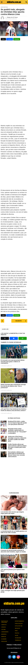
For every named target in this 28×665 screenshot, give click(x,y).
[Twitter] (14, 657)
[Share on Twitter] (5, 338)
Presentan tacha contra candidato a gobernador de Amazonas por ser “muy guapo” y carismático (17, 431)
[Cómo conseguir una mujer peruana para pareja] (14, 581)
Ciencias (3, 627)
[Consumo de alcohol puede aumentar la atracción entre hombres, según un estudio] (14, 542)
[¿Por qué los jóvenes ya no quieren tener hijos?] (14, 561)
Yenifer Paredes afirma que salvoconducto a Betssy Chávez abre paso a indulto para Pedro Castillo (17, 446)
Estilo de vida (18, 625)
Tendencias (18, 640)
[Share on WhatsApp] (22, 338)
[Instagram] (18, 657)
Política (17, 633)
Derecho (3, 636)
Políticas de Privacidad (4, 622)
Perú (16, 630)
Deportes (4, 7)
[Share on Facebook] (14, 338)
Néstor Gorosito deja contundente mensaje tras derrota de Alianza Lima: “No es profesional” (13, 386)
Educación (4, 641)
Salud (16, 635)
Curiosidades (4, 631)
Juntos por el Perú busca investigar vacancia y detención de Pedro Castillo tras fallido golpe (17, 439)
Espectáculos (19, 623)
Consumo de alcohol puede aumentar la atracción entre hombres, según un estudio (13, 551)
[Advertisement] (14, 56)
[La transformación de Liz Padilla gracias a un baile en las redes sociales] (14, 523)
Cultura (3, 629)
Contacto (3, 624)
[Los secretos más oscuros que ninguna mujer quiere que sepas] (14, 502)
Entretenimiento (19, 621)
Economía (3, 639)
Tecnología (18, 637)
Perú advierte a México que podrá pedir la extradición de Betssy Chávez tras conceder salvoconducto (16, 454)
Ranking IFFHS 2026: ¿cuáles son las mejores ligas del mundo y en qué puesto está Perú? (17, 423)
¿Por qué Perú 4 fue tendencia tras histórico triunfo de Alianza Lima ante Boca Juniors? (13, 409)
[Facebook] (9, 657)
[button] (2, 2)
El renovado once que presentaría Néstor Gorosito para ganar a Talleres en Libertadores (13, 361)
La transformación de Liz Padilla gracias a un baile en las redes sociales (14, 531)
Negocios (17, 628)
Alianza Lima (5, 329)
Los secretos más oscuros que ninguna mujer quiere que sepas (12, 512)
